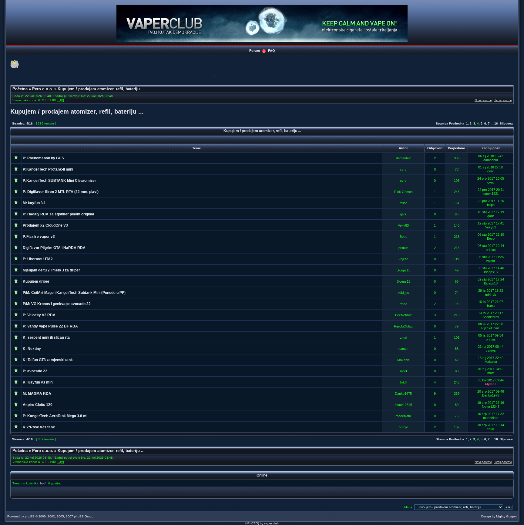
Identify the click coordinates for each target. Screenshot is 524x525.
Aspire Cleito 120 (37, 405)
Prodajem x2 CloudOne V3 (45, 225)
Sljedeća (506, 123)
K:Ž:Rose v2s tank (39, 427)
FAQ (271, 50)
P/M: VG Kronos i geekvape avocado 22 (57, 304)
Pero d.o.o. (42, 89)
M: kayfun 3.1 (34, 203)
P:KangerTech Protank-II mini (48, 169)
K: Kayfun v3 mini (38, 382)
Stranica (442, 123)
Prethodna (456, 123)
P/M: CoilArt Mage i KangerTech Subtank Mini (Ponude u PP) (74, 293)
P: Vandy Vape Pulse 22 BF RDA (50, 326)
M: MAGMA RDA (37, 393)
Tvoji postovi (503, 100)
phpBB (30, 516)
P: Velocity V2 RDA (39, 315)
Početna (20, 89)
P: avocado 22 (35, 371)
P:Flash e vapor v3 (39, 236)
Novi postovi (483, 100)
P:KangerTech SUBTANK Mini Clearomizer (59, 180)
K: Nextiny (32, 349)
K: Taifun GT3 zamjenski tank (48, 360)
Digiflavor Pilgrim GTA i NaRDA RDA (54, 248)
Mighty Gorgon (506, 516)
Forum (254, 50)
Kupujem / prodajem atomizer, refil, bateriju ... (101, 89)
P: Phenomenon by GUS (43, 158)
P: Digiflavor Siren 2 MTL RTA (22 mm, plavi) (61, 192)
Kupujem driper (36, 281)
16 (496, 123)
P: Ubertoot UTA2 (38, 259)
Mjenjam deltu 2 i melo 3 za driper (51, 270)
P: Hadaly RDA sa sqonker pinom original (58, 214)
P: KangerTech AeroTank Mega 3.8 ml (55, 416)
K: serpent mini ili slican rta (46, 337)
